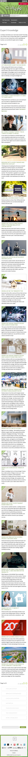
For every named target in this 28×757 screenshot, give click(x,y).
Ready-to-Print (22, 22)
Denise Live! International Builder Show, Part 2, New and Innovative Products (13, 571)
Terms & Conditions (14, 750)
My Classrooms (6, 20)
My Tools (5, 22)
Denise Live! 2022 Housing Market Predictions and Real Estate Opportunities (12, 225)
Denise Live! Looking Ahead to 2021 (13, 637)
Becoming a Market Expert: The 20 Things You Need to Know (13, 132)
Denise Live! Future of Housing (11, 428)
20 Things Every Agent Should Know (14, 65)
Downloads (13, 22)
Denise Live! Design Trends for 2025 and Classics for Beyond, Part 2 (13, 356)
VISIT (4, 1)
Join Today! (23, 4)
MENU (6, 15)
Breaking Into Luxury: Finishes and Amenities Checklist (13, 163)
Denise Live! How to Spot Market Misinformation (12, 504)
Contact (13, 752)
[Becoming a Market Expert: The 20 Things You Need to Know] (14, 130)
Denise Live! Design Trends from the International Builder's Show (13, 390)
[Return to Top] (15, 739)
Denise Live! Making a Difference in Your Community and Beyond (13, 664)
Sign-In (25, 1)
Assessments (14, 20)
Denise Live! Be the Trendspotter (12, 291)
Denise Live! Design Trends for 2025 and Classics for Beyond (13, 324)
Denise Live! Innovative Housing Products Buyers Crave (12, 537)
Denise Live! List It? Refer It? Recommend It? (10, 608)
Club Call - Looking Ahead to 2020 (13, 198)
